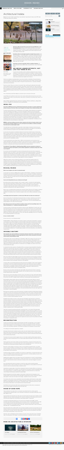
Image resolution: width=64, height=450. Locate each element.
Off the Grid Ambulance (35, 432)
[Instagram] (54, 443)
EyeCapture (53, 21)
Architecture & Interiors (7, 49)
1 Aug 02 (7, 47)
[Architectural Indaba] (23, 43)
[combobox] (56, 8)
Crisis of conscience (7, 60)
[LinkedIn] (25, 419)
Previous (9, 37)
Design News (7, 434)
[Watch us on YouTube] (56, 443)
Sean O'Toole (6, 48)
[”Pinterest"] (57, 13)
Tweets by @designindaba (50, 37)
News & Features (18, 8)
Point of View (6, 50)
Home (1, 8)
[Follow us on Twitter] (47, 13)
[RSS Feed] (61, 443)
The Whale (7, 432)
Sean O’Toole (6, 71)
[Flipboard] (27, 419)
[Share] (29, 419)
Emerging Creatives (7, 8)
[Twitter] (22, 419)
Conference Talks (27, 8)
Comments (5, 51)
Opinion (9, 50)
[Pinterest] (23, 419)
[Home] (32, 3)
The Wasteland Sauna (22, 432)
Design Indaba (54, 444)
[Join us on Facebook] (52, 13)
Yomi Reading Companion (55, 25)
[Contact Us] (62, 443)
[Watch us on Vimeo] (57, 443)
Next (36, 37)
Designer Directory (38, 8)
